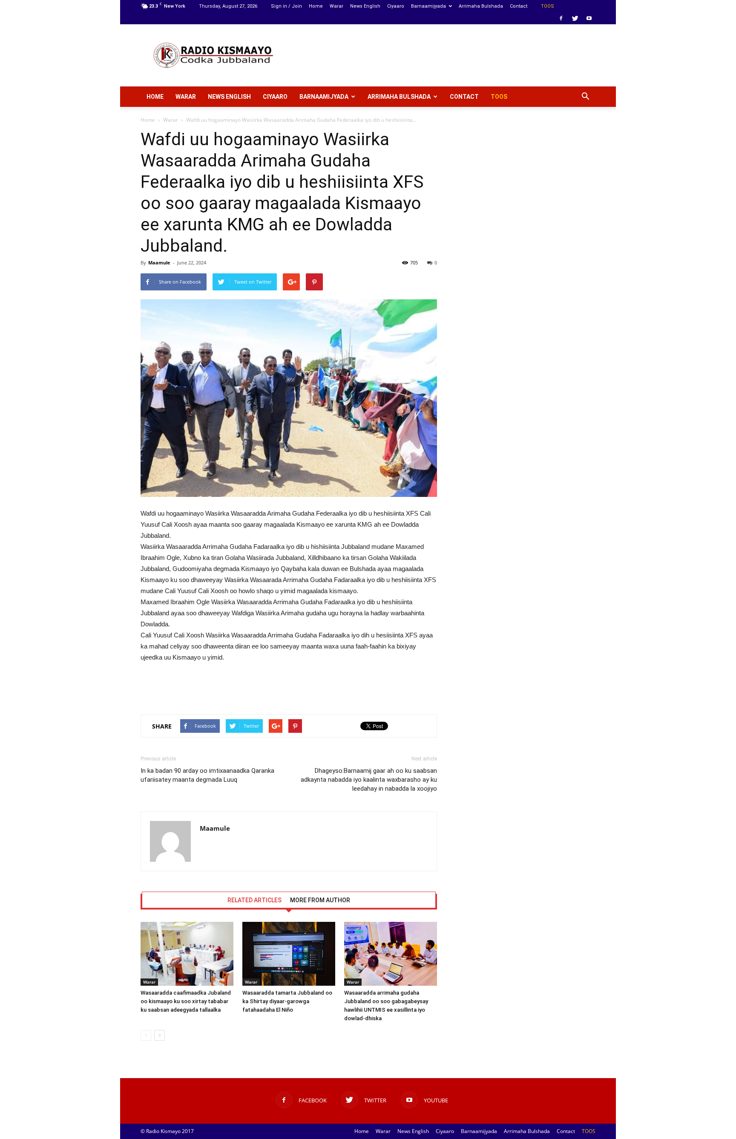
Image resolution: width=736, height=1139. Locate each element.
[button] (585, 96)
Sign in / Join (286, 6)
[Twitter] (575, 18)
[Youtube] (589, 18)
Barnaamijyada (428, 6)
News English (365, 6)
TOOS (547, 6)
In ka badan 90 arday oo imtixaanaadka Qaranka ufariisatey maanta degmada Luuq (207, 775)
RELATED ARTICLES (254, 900)
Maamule (159, 262)
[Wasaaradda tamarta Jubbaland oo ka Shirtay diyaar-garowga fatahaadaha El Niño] (288, 954)
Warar (336, 6)
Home (316, 6)
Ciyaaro (395, 6)
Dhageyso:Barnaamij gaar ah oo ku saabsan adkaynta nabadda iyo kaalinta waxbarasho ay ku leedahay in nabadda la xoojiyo (369, 779)
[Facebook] (561, 18)
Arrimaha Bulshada (481, 6)
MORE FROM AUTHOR (320, 900)
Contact (518, 6)
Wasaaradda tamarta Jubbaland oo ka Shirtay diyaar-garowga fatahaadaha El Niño (287, 1001)
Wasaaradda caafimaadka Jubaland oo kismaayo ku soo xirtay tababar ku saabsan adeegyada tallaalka (186, 1001)
